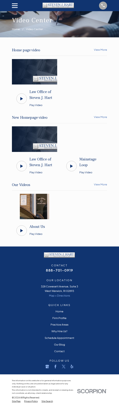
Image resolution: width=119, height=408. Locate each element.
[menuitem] (16, 401)
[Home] (58, 6)
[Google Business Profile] (47, 366)
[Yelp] (72, 366)
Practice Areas (59, 324)
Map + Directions (59, 295)
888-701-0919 (59, 270)
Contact (59, 351)
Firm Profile (59, 318)
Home (59, 311)
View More (100, 49)
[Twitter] (63, 366)
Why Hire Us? (59, 331)
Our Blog (59, 344)
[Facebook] (55, 366)
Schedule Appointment (59, 337)
